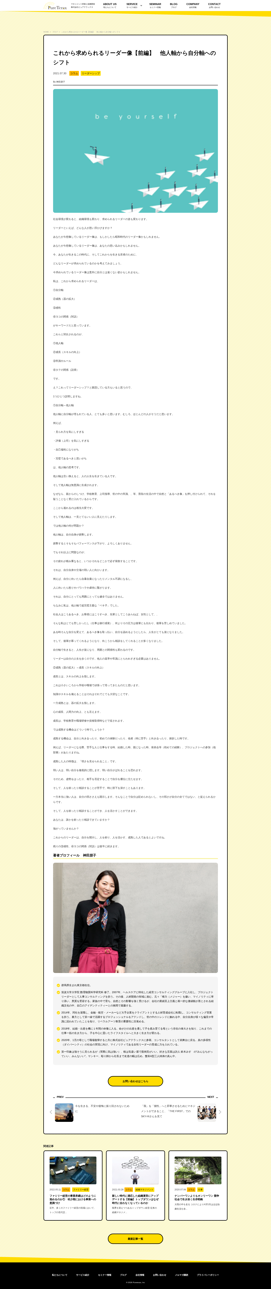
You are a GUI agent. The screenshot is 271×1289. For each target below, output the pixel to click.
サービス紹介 (132, 5)
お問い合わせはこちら (135, 1081)
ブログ (123, 1275)
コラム (74, 73)
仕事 (200, 1189)
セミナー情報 (104, 1275)
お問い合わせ (159, 1275)
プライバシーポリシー (208, 1275)
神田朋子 (60, 82)
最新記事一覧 (135, 1238)
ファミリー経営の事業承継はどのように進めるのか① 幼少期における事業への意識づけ (73, 1199)
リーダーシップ (91, 73)
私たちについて (59, 1275)
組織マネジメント (144, 1189)
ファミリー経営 (80, 1189)
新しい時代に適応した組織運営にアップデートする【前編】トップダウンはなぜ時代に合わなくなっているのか (135, 1199)
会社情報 (140, 1275)
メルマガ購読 (181, 1275)
